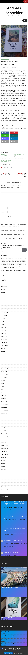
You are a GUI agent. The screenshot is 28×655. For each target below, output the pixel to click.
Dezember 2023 (4, 366)
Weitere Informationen (19, 653)
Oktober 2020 (4, 451)
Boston (4, 167)
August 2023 (4, 378)
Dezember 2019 (4, 475)
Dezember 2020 (4, 446)
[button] (5, 133)
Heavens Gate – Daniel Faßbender (8, 617)
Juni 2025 (3, 322)
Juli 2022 (3, 416)
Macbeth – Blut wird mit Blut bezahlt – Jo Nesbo (14, 503)
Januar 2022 (3, 431)
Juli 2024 (3, 348)
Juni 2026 (3, 292)
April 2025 (3, 328)
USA (11, 167)
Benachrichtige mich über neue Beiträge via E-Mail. (13, 234)
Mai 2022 (3, 422)
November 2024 (4, 339)
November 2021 (4, 437)
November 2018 (4, 481)
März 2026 (3, 301)
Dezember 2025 (4, 307)
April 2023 (3, 390)
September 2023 (4, 375)
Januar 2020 (3, 472)
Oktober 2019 (4, 478)
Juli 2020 (3, 460)
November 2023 (4, 369)
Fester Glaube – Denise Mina (6, 174)
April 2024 (3, 357)
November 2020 (4, 449)
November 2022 (4, 404)
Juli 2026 (3, 289)
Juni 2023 (3, 384)
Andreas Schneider (12, 67)
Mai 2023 (3, 387)
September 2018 (4, 484)
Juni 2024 (3, 351)
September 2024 (4, 345)
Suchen (24, 249)
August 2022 (4, 413)
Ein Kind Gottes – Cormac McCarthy (9, 644)
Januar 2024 (3, 363)
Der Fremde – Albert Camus (17, 540)
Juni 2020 (3, 463)
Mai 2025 (3, 325)
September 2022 (4, 410)
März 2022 (3, 428)
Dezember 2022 (4, 401)
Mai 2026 (3, 295)
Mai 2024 (3, 354)
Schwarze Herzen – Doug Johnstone (9, 636)
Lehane (8, 167)
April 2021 (3, 440)
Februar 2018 (4, 487)
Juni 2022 (3, 419)
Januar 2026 (3, 304)
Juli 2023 (3, 381)
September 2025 (4, 313)
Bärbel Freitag (7, 540)
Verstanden (8, 653)
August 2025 (4, 316)
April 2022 (3, 425)
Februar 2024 (4, 360)
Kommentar (4, 190)
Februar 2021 (4, 443)
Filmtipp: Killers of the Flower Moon (22, 175)
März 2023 (3, 393)
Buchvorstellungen (5, 59)
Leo (5, 552)
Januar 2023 (3, 398)
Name (2, 208)
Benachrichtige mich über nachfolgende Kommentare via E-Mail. (13, 231)
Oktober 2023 (4, 372)
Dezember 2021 (4, 434)
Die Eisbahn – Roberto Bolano (13, 552)
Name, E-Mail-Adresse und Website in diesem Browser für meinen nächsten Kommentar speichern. (13, 225)
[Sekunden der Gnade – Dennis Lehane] (14, 40)
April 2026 (3, 298)
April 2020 (3, 469)
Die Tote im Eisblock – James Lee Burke (18, 516)
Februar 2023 (4, 395)
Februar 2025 (4, 334)
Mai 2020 (3, 466)
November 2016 (4, 490)
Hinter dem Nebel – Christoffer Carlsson (10, 640)
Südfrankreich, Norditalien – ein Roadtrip (9, 587)
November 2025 (4, 310)
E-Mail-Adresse (3, 213)
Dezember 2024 (4, 336)
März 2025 (3, 331)
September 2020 (4, 454)
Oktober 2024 (4, 342)
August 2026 (4, 286)
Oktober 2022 (4, 407)
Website (9, 216)
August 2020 (4, 457)
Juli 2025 (3, 319)
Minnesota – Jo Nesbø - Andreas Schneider (13, 501)
